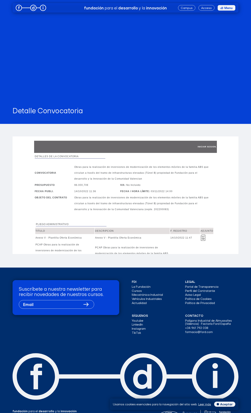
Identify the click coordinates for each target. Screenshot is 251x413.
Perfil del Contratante (200, 290)
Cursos (137, 290)
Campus (187, 8)
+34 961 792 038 (196, 327)
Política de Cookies (198, 298)
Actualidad (139, 303)
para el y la (125, 7)
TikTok (136, 332)
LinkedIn (137, 324)
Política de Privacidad (200, 303)
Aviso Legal (193, 294)
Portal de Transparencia (201, 286)
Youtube (137, 320)
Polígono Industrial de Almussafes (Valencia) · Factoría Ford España (208, 322)
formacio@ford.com (199, 332)
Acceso (206, 8)
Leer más (204, 404)
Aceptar (226, 404)
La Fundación (141, 286)
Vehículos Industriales (147, 298)
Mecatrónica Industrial (147, 294)
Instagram (139, 328)
